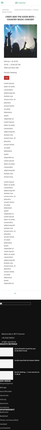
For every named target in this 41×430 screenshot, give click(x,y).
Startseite (5, 10)
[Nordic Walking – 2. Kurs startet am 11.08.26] (6, 375)
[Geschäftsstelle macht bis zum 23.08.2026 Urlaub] (6, 352)
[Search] (39, 3)
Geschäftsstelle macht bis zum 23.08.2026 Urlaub (25, 350)
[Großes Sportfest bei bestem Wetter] (6, 363)
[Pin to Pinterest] (22, 293)
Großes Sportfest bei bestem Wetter (27, 360)
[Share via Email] (25, 293)
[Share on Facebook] (18, 293)
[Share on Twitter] (20, 293)
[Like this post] (16, 293)
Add (6, 78)
